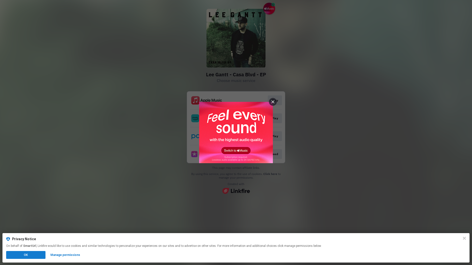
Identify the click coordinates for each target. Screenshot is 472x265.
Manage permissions (65, 255)
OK (26, 255)
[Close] (464, 238)
